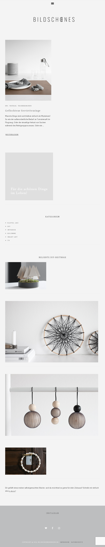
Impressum (64, 542)
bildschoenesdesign (52, 33)
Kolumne (12, 233)
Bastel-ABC (13, 223)
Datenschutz (77, 542)
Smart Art (13, 237)
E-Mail (12, 491)
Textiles (12, 106)
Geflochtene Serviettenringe (23, 110)
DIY (6, 106)
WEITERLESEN (11, 134)
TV (9, 240)
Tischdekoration (25, 106)
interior (12, 230)
